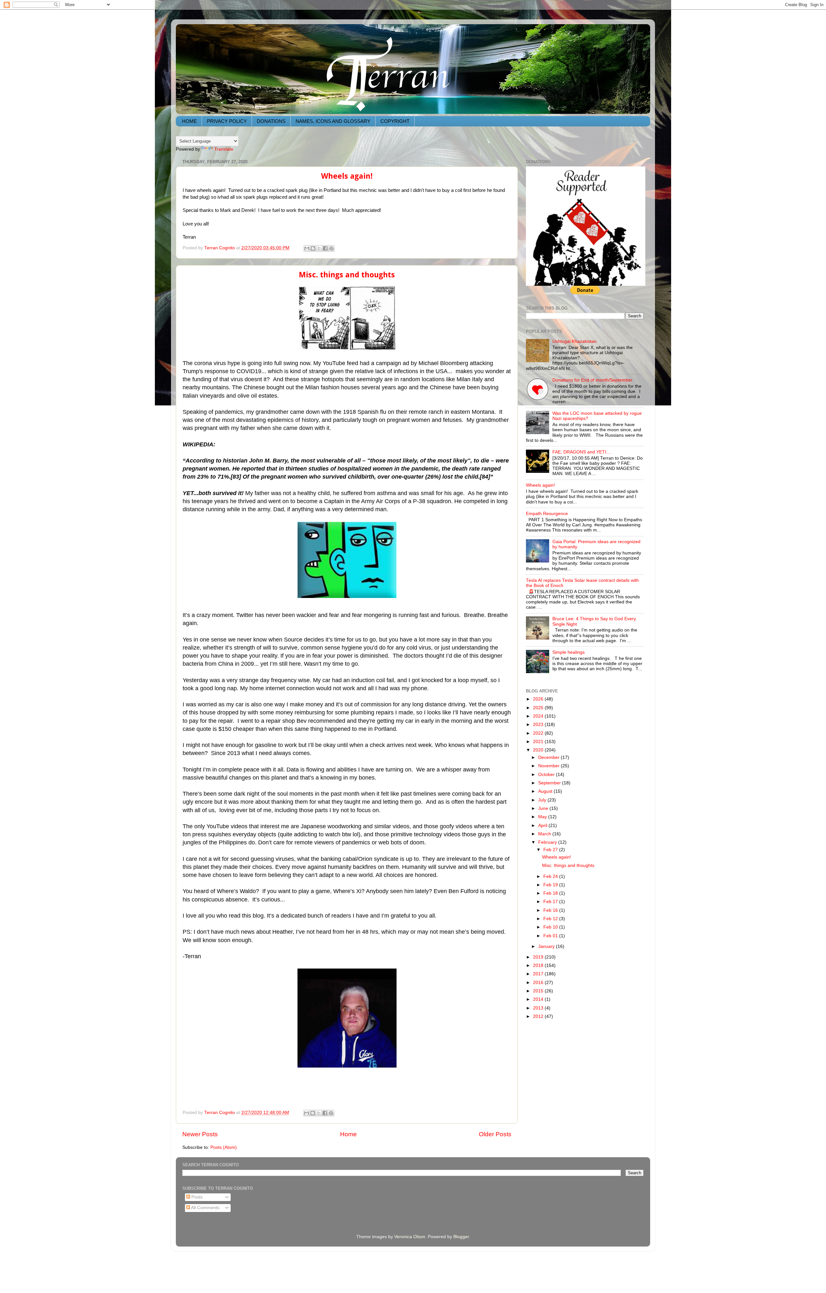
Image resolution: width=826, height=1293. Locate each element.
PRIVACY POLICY (227, 121)
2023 (539, 724)
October (547, 774)
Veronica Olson (409, 1236)
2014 (539, 999)
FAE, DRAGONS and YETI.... (581, 452)
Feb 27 (551, 849)
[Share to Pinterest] (331, 248)
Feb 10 (551, 927)
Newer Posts (200, 1134)
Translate (223, 149)
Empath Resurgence (547, 513)
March (545, 833)
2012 (539, 1016)
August (546, 791)
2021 (539, 741)
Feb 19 (551, 884)
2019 (539, 957)
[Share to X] (319, 248)
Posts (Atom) (223, 1147)
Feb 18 (551, 893)
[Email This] (307, 248)
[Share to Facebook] (325, 248)
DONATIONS (271, 121)
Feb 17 (551, 901)
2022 (539, 733)
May (543, 816)
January (547, 946)
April (543, 825)
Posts (196, 1197)
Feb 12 (551, 918)
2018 (539, 965)
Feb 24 (551, 876)
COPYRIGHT (394, 121)
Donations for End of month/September (592, 380)
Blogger (461, 1236)
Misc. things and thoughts (347, 274)
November (549, 765)
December (549, 757)
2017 (539, 973)
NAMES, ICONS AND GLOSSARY (333, 121)
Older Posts (495, 1134)
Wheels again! (347, 176)
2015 (539, 991)
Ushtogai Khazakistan (574, 341)
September (550, 783)
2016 (539, 982)
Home (348, 1134)
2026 (539, 699)
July (543, 800)
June (543, 808)
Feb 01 (551, 935)
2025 (539, 707)
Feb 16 (551, 910)
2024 (539, 716)
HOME (189, 121)
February (548, 842)
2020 (539, 750)
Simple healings (568, 652)
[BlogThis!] (313, 248)
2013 (539, 1008)
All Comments (204, 1207)
